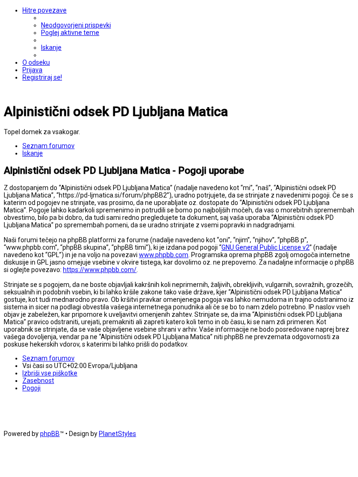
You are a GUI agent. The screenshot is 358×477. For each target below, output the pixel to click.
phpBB (50, 433)
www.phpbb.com (163, 255)
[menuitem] (76, 25)
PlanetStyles (117, 433)
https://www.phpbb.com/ (100, 269)
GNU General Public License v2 (265, 247)
